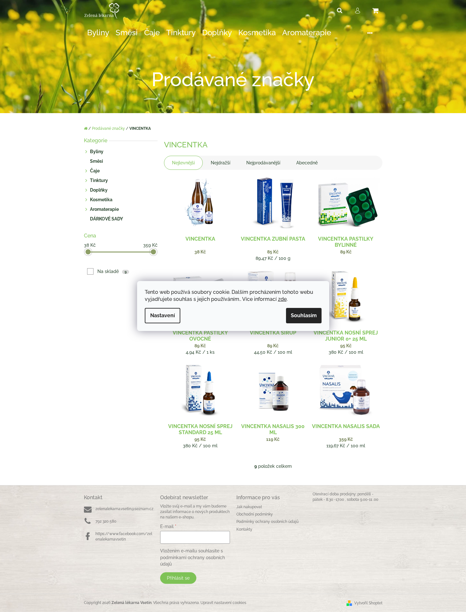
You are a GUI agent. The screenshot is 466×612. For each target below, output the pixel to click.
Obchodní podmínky (254, 514)
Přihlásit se (178, 578)
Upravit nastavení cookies (223, 602)
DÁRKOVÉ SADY (106, 218)
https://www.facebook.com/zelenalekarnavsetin (123, 537)
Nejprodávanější (263, 162)
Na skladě (112, 271)
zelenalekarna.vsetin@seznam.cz (124, 509)
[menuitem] (98, 32)
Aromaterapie (104, 209)
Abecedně (307, 162)
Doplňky (99, 190)
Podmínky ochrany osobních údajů (267, 521)
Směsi (96, 161)
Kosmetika (101, 199)
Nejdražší (220, 162)
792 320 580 (105, 521)
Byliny (96, 151)
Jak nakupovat (249, 507)
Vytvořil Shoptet (368, 603)
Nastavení (162, 315)
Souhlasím (304, 315)
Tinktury (99, 180)
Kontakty (244, 529)
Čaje (95, 170)
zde (282, 299)
